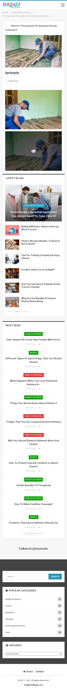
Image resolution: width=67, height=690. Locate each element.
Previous (13, 81)
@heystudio (40, 548)
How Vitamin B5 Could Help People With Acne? (33, 339)
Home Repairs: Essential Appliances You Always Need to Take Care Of (33, 214)
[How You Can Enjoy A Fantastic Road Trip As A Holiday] (12, 288)
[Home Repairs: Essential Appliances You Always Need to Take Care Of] (33, 203)
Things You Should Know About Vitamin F (33, 403)
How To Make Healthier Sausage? (33, 504)
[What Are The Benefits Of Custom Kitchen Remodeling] (12, 302)
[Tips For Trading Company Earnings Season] (12, 259)
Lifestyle (9, 619)
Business (9, 612)
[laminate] (33, 109)
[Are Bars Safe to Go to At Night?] (12, 273)
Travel (8, 605)
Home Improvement (33, 205)
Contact (40, 671)
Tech (7, 632)
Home (29, 671)
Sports (33, 353)
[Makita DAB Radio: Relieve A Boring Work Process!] (12, 230)
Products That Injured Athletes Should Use (33, 522)
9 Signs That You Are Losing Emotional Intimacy (33, 421)
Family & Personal (34, 375)
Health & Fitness (33, 334)
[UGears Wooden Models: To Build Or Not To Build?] (12, 245)
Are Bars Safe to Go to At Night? (38, 269)
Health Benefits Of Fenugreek (33, 485)
